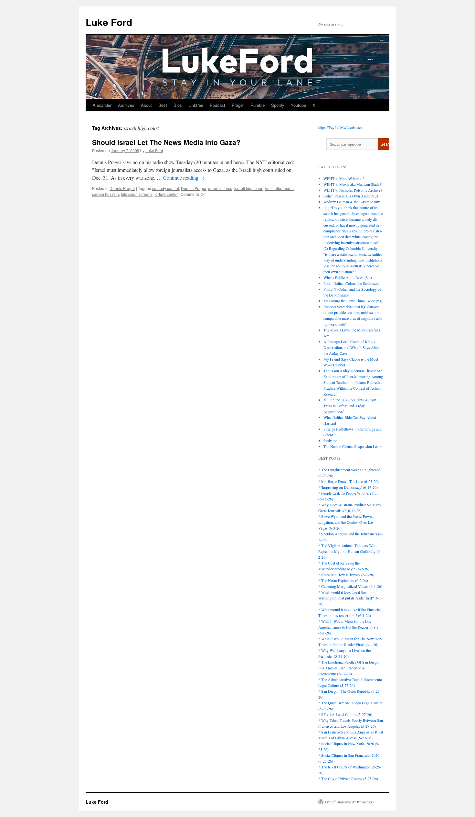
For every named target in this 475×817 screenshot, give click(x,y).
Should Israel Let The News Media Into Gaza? (166, 142)
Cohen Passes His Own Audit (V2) (350, 195)
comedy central (165, 188)
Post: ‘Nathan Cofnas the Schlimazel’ (352, 283)
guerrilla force (220, 188)
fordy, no (330, 440)
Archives (126, 105)
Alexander (102, 105)
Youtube (298, 105)
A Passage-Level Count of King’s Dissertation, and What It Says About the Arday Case (352, 347)
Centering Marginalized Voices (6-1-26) (351, 586)
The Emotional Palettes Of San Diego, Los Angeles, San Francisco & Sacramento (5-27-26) (348, 667)
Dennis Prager (122, 188)
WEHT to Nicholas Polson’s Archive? (352, 190)
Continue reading (184, 177)
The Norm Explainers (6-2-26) (344, 580)
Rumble (257, 105)
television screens (137, 194)
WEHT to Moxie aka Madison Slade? (352, 184)
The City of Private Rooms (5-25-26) (349, 778)
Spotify (277, 105)
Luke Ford (109, 22)
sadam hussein (105, 194)
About (146, 105)
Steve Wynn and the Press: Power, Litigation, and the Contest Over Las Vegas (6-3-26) (346, 522)
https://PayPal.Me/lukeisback (340, 127)
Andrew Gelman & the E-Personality (351, 201)
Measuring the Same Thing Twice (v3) (352, 300)
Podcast (217, 105)
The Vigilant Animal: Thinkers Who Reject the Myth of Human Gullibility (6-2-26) (349, 551)
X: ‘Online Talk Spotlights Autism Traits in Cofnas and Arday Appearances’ (349, 405)
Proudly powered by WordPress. (350, 801)
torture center (166, 194)
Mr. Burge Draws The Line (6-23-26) (350, 481)
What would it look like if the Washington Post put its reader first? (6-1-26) (350, 597)
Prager (238, 105)
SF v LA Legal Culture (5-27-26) (346, 714)
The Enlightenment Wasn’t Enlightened (350, 469)
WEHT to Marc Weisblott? (343, 178)
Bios (178, 105)
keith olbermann (279, 188)
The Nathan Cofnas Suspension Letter (352, 446)
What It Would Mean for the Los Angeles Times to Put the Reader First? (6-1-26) (348, 627)
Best (162, 105)
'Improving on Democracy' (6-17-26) (349, 487)
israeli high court (248, 188)
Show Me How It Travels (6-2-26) (347, 574)
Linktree (195, 105)
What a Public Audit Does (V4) (347, 277)
